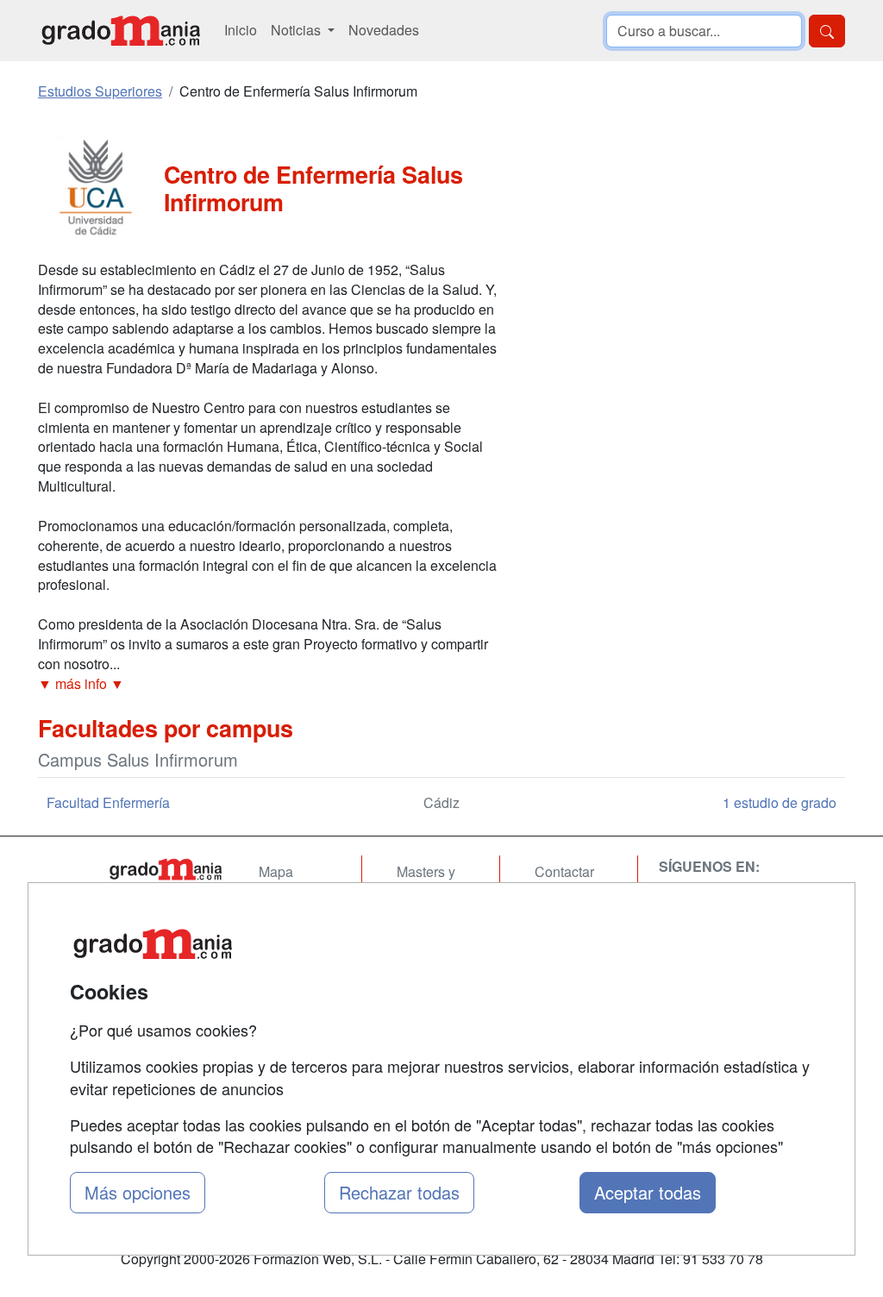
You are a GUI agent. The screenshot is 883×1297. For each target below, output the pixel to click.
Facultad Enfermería (108, 802)
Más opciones (138, 1192)
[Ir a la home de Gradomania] (121, 30)
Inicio (240, 30)
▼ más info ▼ (81, 683)
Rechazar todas (399, 1192)
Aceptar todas (647, 1192)
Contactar (564, 871)
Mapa (276, 871)
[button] (269, 684)
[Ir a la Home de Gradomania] (165, 869)
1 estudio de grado (779, 802)
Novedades (383, 30)
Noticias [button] (297, 30)
